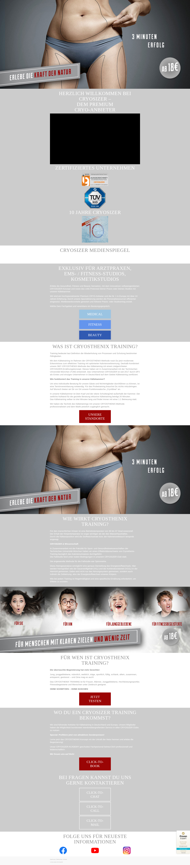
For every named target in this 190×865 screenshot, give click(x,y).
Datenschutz (59, 859)
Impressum (52, 859)
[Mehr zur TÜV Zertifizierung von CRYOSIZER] (95, 198)
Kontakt (65, 859)
